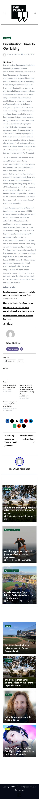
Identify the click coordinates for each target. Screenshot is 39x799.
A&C (7, 729)
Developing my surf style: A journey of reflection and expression (18, 554)
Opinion (7, 38)
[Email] (21, 349)
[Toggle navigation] (4, 13)
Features (8, 530)
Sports (16, 571)
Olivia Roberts (12, 560)
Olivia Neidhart (14, 54)
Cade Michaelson (13, 601)
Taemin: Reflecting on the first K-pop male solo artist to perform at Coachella (19, 751)
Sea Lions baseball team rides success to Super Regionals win (17, 648)
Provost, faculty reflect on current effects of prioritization (10, 404)
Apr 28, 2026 (28, 601)
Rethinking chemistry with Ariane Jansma (18, 718)
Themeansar (19, 790)
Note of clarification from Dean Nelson (9, 386)
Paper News (29, 787)
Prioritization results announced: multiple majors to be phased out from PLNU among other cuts (19, 295)
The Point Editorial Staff (15, 516)
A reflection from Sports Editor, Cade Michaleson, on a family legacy (18, 595)
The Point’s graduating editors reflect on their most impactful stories (19, 510)
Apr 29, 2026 (26, 560)
